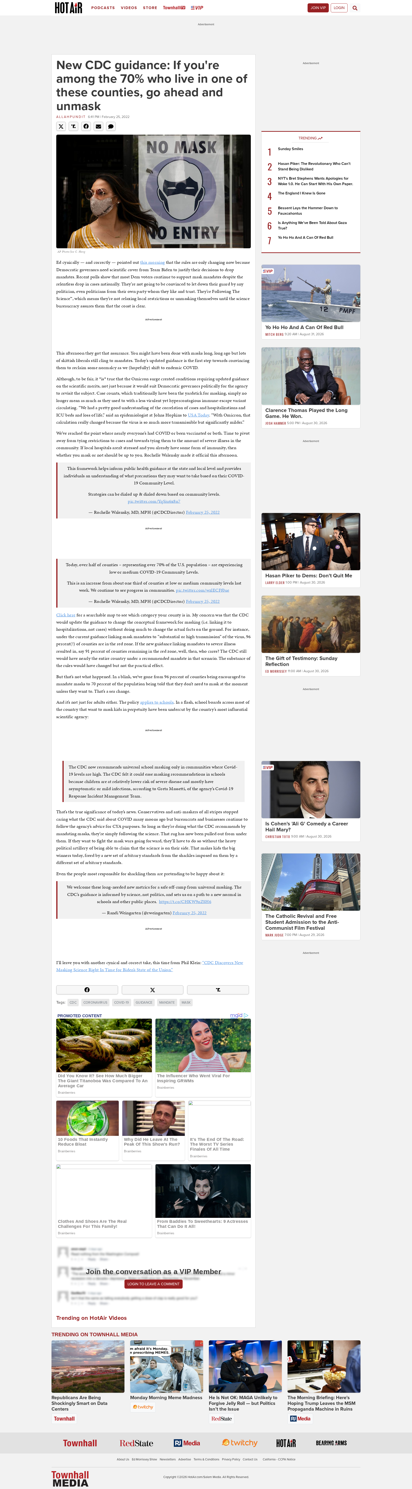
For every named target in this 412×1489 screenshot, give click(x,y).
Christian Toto (277, 836)
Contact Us (250, 1459)
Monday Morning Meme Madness (166, 1398)
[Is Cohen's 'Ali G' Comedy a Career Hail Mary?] (311, 789)
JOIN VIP (318, 7)
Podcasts (103, 7)
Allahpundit (71, 117)
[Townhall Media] (70, 1478)
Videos (129, 7)
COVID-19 (121, 1003)
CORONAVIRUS (95, 1003)
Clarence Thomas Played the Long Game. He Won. (306, 413)
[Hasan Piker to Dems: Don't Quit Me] (311, 541)
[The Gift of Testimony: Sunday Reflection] (311, 624)
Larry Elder (275, 582)
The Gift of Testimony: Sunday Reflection (301, 661)
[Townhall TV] (175, 8)
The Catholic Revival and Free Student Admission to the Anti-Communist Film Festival (302, 922)
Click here (66, 615)
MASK (186, 1003)
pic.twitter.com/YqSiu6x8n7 (154, 501)
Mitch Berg (274, 334)
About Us (123, 1459)
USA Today (198, 415)
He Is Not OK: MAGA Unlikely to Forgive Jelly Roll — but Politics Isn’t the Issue (243, 1403)
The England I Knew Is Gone (301, 193)
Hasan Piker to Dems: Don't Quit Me (308, 576)
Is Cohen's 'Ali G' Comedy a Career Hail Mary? (306, 827)
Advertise (184, 1459)
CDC (73, 1003)
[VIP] (198, 8)
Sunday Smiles (290, 149)
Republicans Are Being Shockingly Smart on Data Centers (80, 1403)
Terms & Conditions (206, 1459)
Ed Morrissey (276, 671)
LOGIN (339, 7)
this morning (152, 262)
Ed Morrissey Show (144, 1459)
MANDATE (167, 1003)
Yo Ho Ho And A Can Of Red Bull (305, 237)
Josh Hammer (275, 423)
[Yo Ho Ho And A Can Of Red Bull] (311, 293)
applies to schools (157, 702)
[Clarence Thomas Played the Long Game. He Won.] (311, 375)
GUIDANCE (144, 1003)
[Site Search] (355, 7)
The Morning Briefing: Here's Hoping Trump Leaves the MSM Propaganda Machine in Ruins (321, 1403)
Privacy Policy (231, 1459)
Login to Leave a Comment (154, 1284)
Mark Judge (274, 934)
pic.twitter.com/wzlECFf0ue (202, 590)
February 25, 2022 (203, 512)
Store (150, 7)
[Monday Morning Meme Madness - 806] (166, 1366)
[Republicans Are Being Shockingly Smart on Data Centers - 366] (88, 1366)
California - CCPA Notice (279, 1459)
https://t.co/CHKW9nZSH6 (185, 901)
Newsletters (168, 1459)
